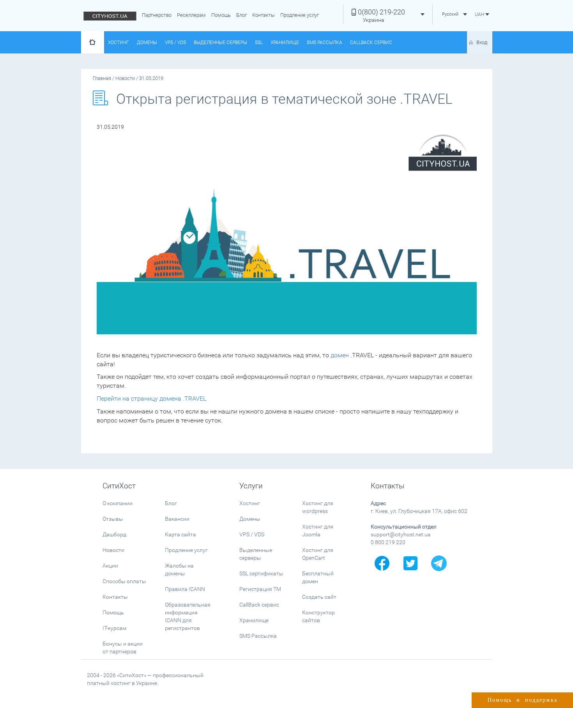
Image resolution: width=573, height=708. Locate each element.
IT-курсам (114, 628)
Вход (481, 42)
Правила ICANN (185, 589)
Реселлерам (191, 15)
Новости (113, 550)
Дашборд (114, 534)
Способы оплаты (124, 581)
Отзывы (113, 519)
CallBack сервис (371, 42)
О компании (118, 503)
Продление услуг (299, 15)
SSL (259, 42)
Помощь (221, 15)
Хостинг (118, 42)
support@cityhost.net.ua (401, 534)
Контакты (263, 15)
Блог (241, 15)
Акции (110, 565)
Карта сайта (180, 534)
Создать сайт (319, 597)
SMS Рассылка (324, 42)
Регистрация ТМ (260, 589)
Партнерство (157, 15)
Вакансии (177, 519)
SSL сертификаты (261, 573)
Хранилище (285, 42)
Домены (147, 42)
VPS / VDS (175, 42)
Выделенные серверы (220, 42)
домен (340, 355)
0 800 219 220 (388, 542)
